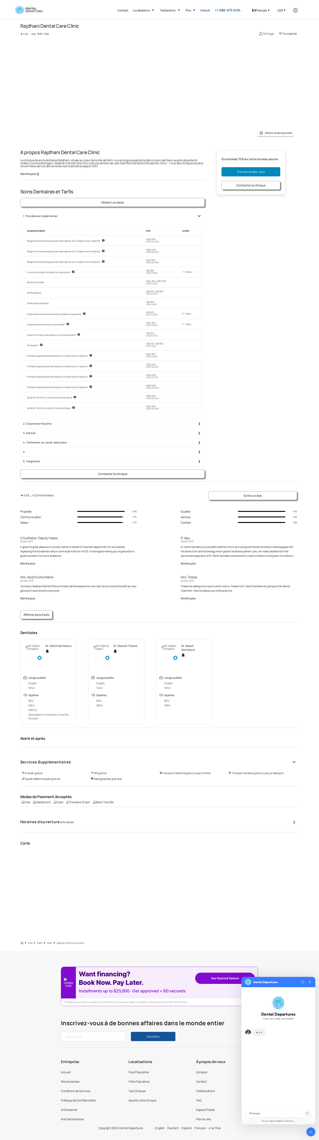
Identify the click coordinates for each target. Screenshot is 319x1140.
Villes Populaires (138, 1081)
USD (280, 10)
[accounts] (297, 10)
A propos (201, 1072)
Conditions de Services (75, 1091)
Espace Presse (205, 1110)
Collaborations (205, 1091)
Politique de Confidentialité (78, 1100)
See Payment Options (225, 978)
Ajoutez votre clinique (142, 1100)
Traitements (168, 10)
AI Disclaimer (69, 1110)
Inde (30, 943)
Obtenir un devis (112, 202)
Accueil (66, 1072)
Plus (188, 10)
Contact (122, 10)
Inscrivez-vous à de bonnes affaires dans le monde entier (143, 1023)
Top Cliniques (137, 1091)
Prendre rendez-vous (251, 172)
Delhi (39, 943)
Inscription (153, 1036)
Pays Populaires (138, 1072)
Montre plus (29, 174)
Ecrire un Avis (253, 496)
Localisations (141, 10)
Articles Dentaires (72, 1119)
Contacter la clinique (112, 474)
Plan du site (203, 1119)
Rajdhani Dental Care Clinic (70, 943)
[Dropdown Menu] (153, 10)
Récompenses (70, 1081)
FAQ (198, 1100)
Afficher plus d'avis (36, 615)
